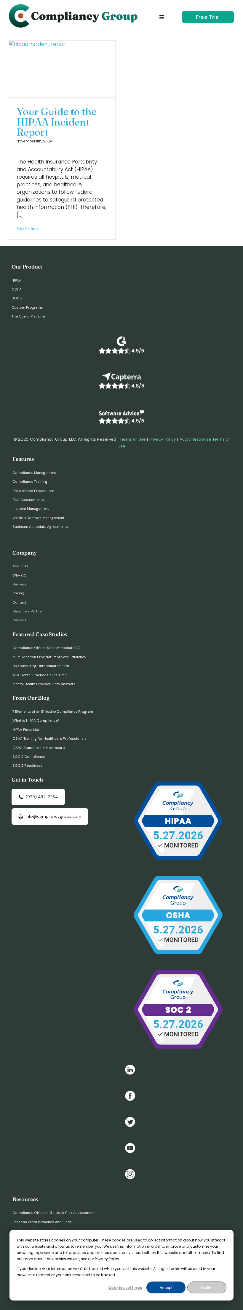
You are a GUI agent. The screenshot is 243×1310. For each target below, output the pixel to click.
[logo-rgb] (74, 6)
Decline (206, 1287)
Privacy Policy (162, 439)
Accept (166, 1287)
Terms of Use (133, 439)
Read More (26, 228)
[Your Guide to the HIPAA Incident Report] (62, 69)
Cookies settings (125, 1287)
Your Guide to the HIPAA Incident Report (57, 121)
